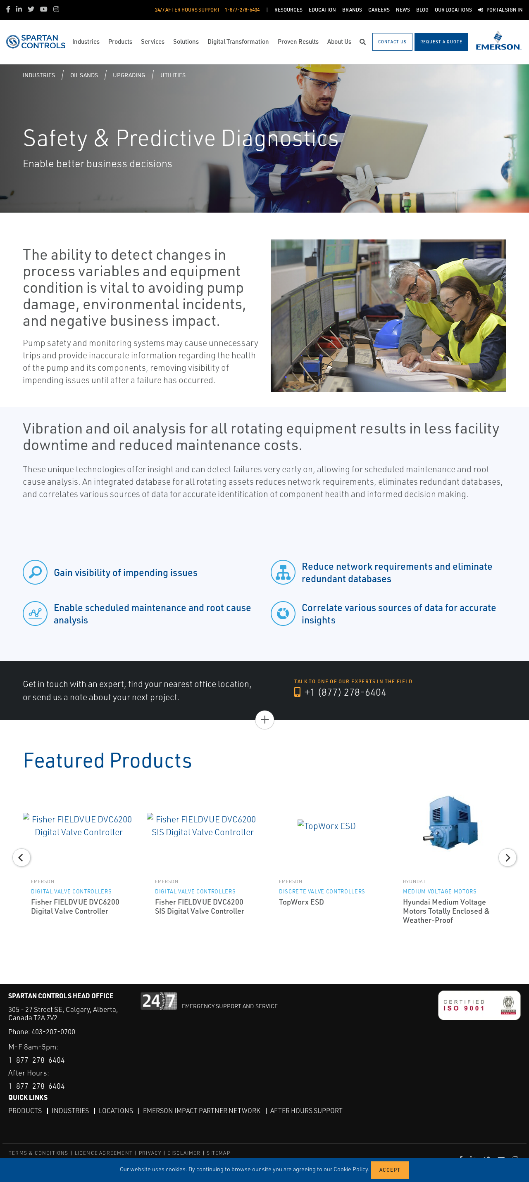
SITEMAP (218, 1153)
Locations (116, 1110)
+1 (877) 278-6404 (344, 692)
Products (25, 1110)
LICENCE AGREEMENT (104, 1153)
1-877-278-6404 (36, 1059)
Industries (39, 74)
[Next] (507, 857)
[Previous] (21, 857)
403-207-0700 (53, 1031)
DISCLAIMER (183, 1153)
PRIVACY (150, 1153)
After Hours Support (306, 1110)
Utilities (173, 74)
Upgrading (129, 74)
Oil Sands (84, 74)
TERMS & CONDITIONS (39, 1153)
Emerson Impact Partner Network (201, 1110)
